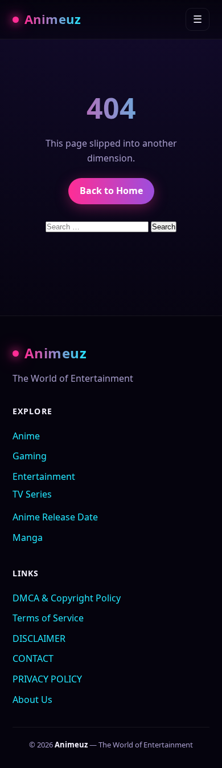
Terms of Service (48, 618)
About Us (32, 699)
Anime (26, 436)
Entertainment (44, 476)
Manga (28, 537)
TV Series (32, 494)
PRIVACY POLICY (47, 679)
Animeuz (52, 18)
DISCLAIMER (39, 638)
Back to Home (111, 190)
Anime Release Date (55, 517)
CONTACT (33, 658)
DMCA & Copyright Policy (67, 598)
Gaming (30, 456)
